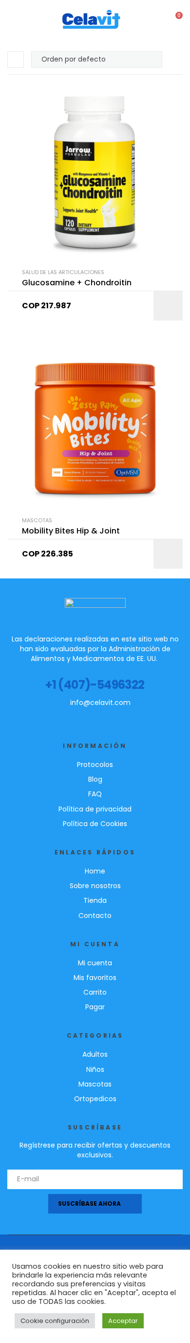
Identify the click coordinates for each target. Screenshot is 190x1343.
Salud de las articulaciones (63, 272)
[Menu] (10, 19)
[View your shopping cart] (172, 20)
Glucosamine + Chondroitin (77, 282)
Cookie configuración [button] (54, 1320)
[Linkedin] (93, 716)
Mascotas (37, 520)
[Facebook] (59, 716)
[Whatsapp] (127, 716)
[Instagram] (110, 716)
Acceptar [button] (123, 1320)
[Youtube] (76, 716)
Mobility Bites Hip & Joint (71, 531)
